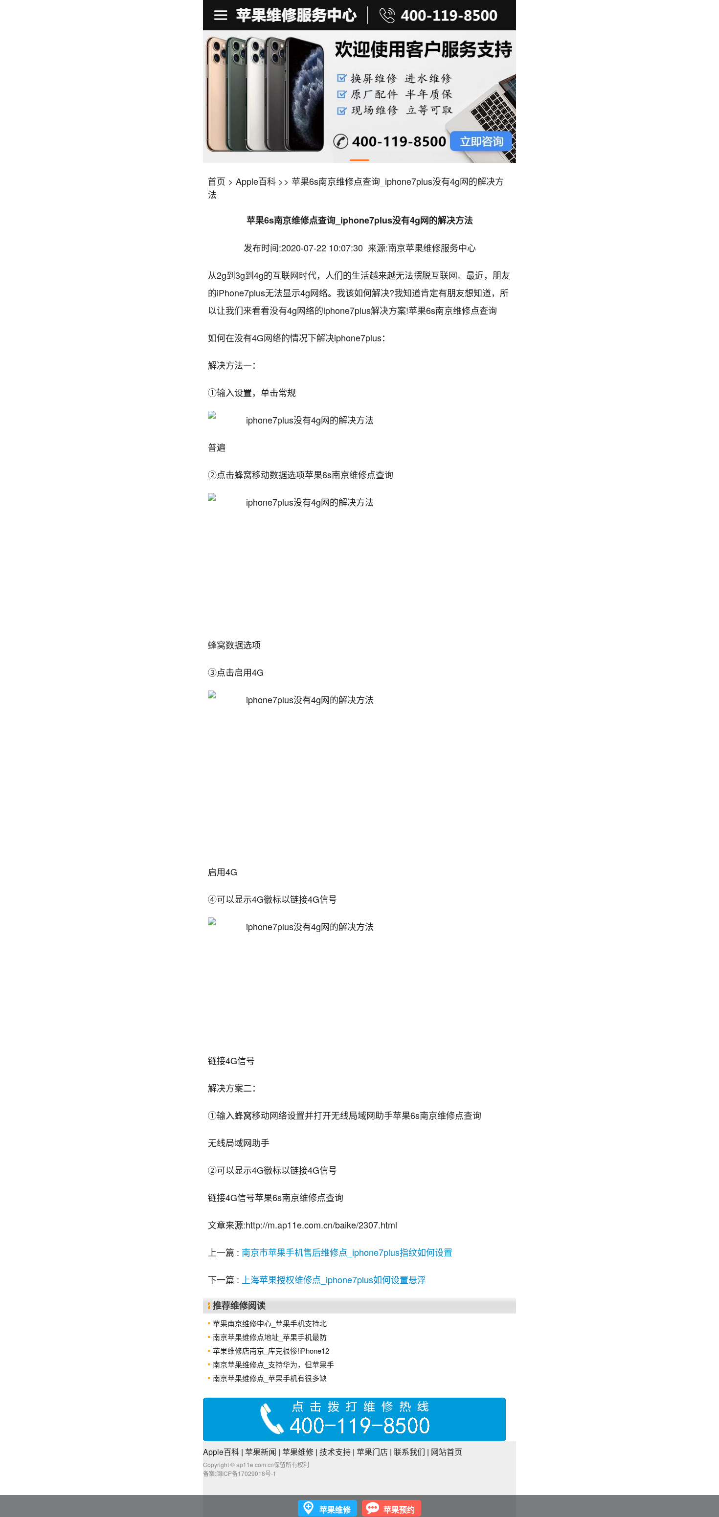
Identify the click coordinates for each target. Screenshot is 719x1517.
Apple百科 (256, 181)
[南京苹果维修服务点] (359, 96)
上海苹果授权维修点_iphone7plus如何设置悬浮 (334, 1279)
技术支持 (335, 1451)
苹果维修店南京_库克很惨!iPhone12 (271, 1350)
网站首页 (446, 1451)
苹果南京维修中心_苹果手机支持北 (270, 1323)
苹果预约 (399, 1509)
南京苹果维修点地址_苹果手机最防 (270, 1337)
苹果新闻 (260, 1451)
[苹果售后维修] (222, 15)
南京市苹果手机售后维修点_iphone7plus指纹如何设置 (347, 1252)
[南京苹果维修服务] (359, 15)
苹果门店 (372, 1451)
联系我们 (409, 1451)
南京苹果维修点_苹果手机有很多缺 (270, 1378)
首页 (216, 181)
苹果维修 (298, 1451)
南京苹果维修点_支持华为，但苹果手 (273, 1364)
